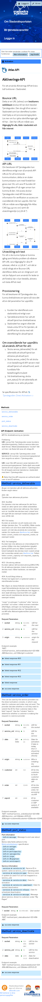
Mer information (20, 54)
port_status (6, 421)
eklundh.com (14, 991)
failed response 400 (13, 658)
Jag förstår (34, 54)
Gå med (37, 3)
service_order (7, 416)
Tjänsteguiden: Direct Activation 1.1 (18, 396)
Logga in (9, 38)
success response (12, 689)
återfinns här (25, 532)
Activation (9, 61)
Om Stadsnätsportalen (18, 21)
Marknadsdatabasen (10, 844)
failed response (11, 683)
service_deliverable (10, 412)
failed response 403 (13, 677)
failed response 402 (13, 670)
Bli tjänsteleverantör (16, 30)
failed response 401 (12, 664)
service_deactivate (9, 426)
